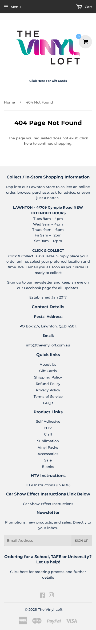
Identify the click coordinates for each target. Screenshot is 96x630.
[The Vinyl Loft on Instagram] (51, 596)
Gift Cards (48, 371)
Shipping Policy (48, 377)
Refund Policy (48, 383)
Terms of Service (48, 396)
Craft (48, 434)
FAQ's (48, 403)
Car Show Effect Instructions (48, 504)
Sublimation (48, 441)
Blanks (48, 466)
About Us (48, 364)
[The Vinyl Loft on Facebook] (42, 596)
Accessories (48, 454)
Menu (16, 7)
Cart (88, 7)
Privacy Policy (48, 390)
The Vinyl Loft (50, 609)
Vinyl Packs (48, 447)
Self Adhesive (48, 421)
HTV (48, 428)
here (28, 143)
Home (9, 102)
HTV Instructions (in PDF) (48, 485)
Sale (48, 460)
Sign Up (82, 541)
